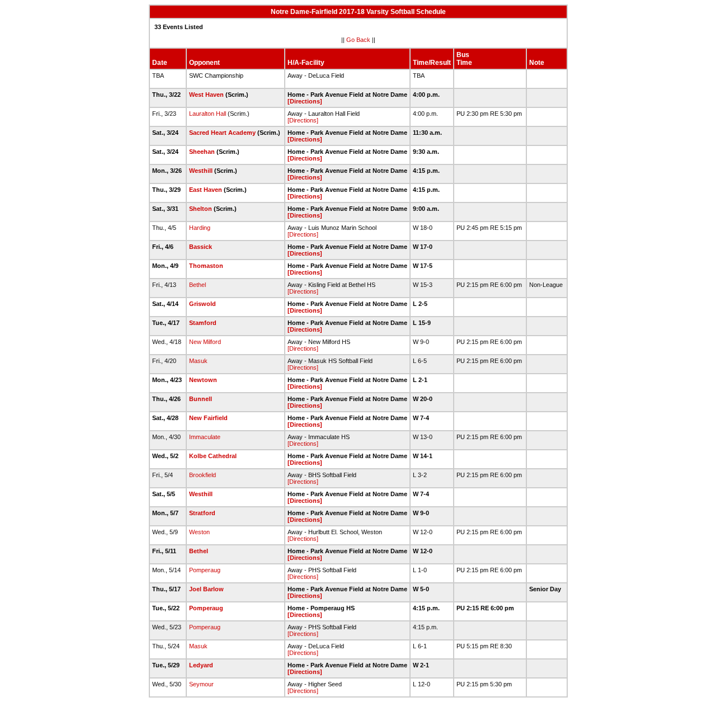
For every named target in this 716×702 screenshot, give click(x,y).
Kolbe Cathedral (213, 456)
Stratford (202, 513)
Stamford (202, 322)
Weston (199, 532)
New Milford (205, 341)
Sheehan (202, 151)
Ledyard (201, 665)
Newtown (203, 379)
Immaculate (204, 437)
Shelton (200, 208)
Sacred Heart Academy (222, 132)
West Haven (206, 94)
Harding (199, 227)
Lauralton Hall (207, 113)
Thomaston (206, 265)
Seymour (201, 684)
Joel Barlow (206, 589)
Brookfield (202, 475)
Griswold (202, 303)
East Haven (205, 189)
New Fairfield (208, 417)
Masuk (198, 360)
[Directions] (305, 101)
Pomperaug (204, 570)
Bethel (197, 284)
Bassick (200, 246)
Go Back (358, 39)
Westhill (201, 170)
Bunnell (200, 398)
